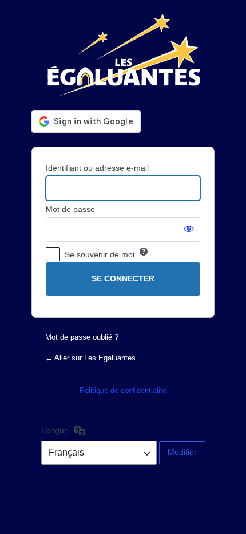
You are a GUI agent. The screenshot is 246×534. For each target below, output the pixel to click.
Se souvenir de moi (99, 254)
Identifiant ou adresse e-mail (97, 167)
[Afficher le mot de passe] (188, 228)
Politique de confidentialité (123, 390)
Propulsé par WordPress (123, 56)
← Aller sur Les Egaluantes (90, 358)
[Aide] (143, 251)
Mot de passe (70, 209)
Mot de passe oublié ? (81, 337)
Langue (55, 430)
